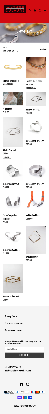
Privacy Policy (11, 316)
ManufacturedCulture (28, 406)
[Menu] (44, 10)
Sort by (5, 47)
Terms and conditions (14, 323)
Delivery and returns (13, 330)
